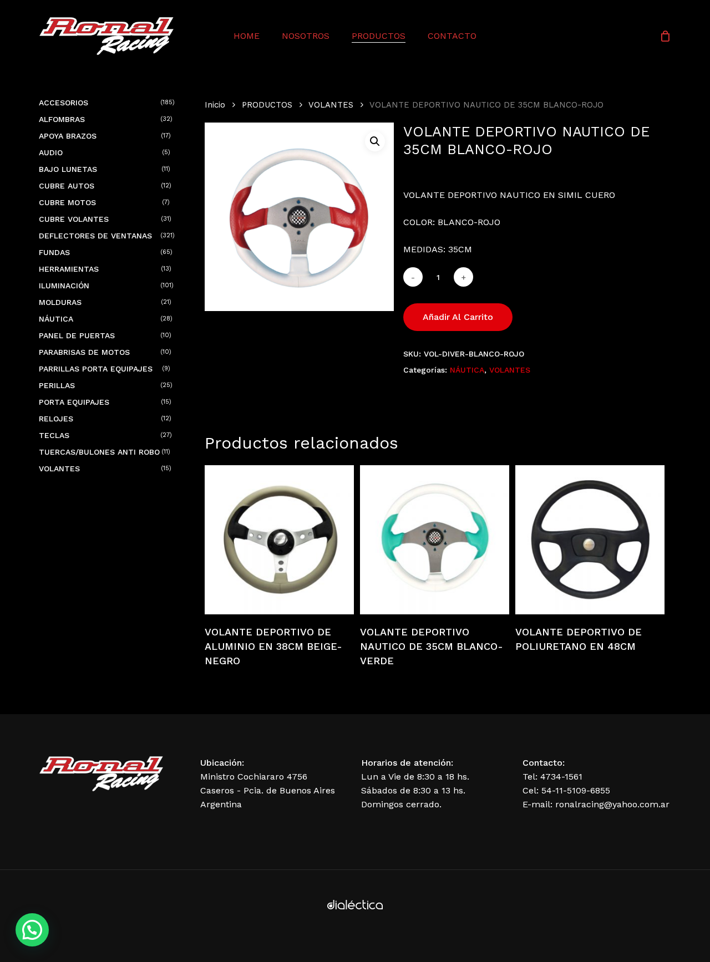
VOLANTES (330, 105)
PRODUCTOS (267, 105)
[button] (375, 141)
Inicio (215, 105)
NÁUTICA (467, 369)
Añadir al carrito (458, 317)
